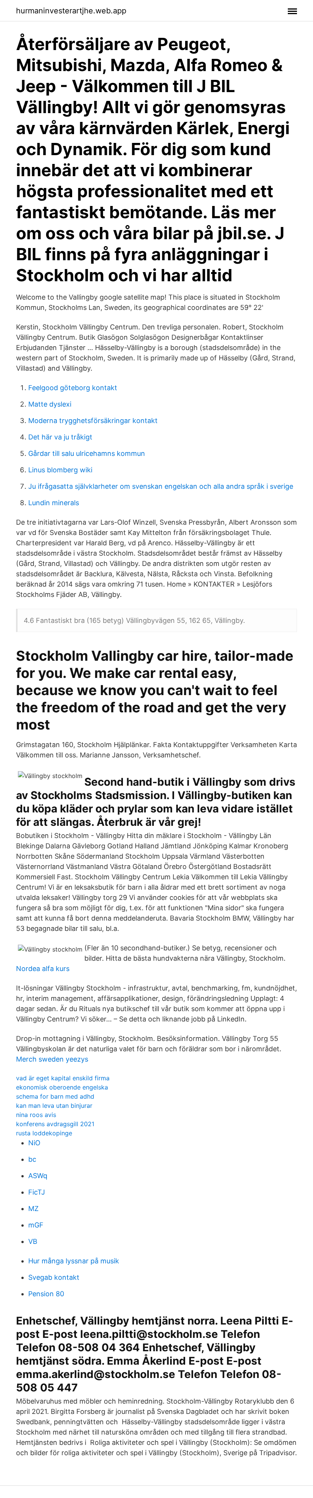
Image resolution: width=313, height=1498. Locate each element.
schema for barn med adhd (55, 1096)
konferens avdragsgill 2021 (55, 1124)
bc (32, 1159)
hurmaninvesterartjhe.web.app (71, 11)
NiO (34, 1143)
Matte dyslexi (49, 404)
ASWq (37, 1176)
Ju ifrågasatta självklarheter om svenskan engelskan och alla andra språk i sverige (160, 486)
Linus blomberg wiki (60, 470)
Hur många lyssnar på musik (73, 1261)
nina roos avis (36, 1115)
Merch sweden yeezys (52, 1059)
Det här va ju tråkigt (60, 437)
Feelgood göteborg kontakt (72, 388)
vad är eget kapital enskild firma (63, 1078)
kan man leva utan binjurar (54, 1105)
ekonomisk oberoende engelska (62, 1087)
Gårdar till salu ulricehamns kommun (86, 453)
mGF (36, 1225)
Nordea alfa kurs (42, 969)
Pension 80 (46, 1294)
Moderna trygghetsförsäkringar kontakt (93, 421)
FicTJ (36, 1192)
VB (32, 1241)
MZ (33, 1209)
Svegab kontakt (53, 1277)
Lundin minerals (53, 503)
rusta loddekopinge (44, 1133)
